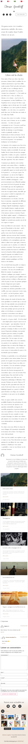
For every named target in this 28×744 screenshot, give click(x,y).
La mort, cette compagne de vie (12, 548)
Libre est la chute (8, 488)
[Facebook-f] (4, 15)
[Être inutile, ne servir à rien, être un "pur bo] (11, 717)
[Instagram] (7, 15)
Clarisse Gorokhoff (10, 637)
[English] (1, 1)
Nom (2, 672)
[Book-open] (10, 15)
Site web (3, 683)
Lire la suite (5, 496)
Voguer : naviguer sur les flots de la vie (14, 607)
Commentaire (4, 655)
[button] (14, 11)
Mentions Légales (6, 735)
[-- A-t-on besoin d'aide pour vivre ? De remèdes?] (17, 724)
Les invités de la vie (8, 577)
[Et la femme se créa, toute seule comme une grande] (4, 717)
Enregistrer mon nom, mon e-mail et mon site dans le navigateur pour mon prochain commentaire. (14, 690)
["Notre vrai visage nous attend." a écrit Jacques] (11, 724)
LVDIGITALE (20, 741)
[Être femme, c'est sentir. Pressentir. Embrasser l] (24, 724)
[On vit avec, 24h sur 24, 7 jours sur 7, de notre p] (24, 717)
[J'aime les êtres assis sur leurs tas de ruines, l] (17, 717)
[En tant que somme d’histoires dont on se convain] (4, 724)
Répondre (2, 632)
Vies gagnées (6, 518)
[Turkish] (21, 1)
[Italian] (15, 1)
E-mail (3, 677)
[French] (8, 1)
